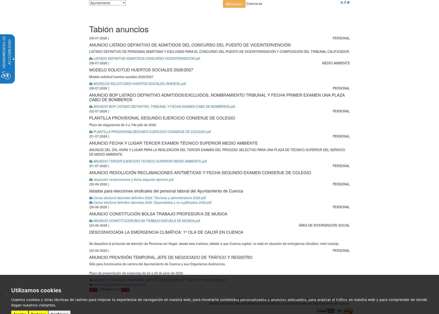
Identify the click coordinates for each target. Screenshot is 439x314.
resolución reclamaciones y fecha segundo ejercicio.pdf (133, 179)
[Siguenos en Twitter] (348, 2)
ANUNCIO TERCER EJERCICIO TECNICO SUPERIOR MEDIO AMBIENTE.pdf (150, 161)
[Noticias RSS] (342, 2)
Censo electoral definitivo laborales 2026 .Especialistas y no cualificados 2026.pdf (152, 202)
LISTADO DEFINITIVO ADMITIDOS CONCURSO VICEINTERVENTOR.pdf (146, 58)
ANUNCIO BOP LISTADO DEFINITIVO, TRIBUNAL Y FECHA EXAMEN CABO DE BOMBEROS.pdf (164, 106)
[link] (234, 4)
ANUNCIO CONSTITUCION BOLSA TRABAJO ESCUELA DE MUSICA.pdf (146, 220)
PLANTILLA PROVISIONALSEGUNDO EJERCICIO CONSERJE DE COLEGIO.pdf (152, 131)
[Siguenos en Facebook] (345, 2)
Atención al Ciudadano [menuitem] (283, 13)
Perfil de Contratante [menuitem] (241, 13)
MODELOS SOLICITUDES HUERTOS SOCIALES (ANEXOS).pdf (139, 83)
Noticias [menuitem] (337, 13)
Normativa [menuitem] (209, 13)
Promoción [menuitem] (316, 13)
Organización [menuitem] (182, 13)
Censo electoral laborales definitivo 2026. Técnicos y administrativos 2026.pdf (149, 197)
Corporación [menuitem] (154, 13)
